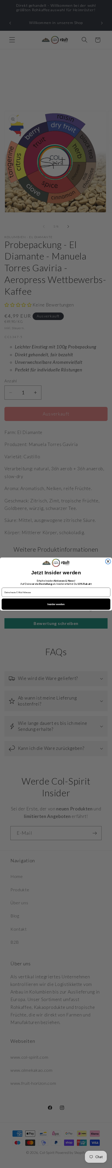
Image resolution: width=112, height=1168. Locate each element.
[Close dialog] (108, 561)
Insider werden (56, 604)
